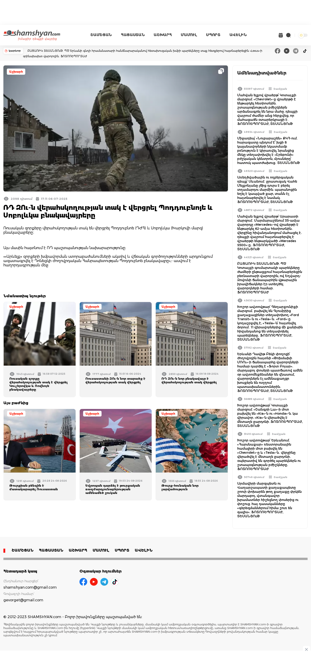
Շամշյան (280, 88)
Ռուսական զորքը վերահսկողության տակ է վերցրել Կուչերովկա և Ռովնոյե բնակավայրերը (38, 384)
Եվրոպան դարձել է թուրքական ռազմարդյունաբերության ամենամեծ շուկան (112, 489)
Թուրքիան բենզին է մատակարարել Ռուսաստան (33, 487)
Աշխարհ (16, 71)
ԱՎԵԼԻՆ (238, 35)
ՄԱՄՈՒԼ (189, 35)
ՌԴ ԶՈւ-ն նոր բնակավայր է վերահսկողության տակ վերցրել (189, 380)
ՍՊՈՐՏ (213, 35)
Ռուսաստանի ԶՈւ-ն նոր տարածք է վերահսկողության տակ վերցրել (115, 380)
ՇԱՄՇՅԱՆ (101, 35)
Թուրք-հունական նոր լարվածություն (180, 487)
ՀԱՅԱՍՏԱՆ (133, 35)
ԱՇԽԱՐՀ (163, 35)
